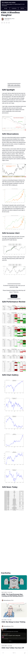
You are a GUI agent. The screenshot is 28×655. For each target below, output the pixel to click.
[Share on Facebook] (2, 23)
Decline (22, 8)
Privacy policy (9, 4)
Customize (14, 8)
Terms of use (17, 4)
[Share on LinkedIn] (9, 23)
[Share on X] (4, 23)
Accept (5, 8)
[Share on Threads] (7, 23)
